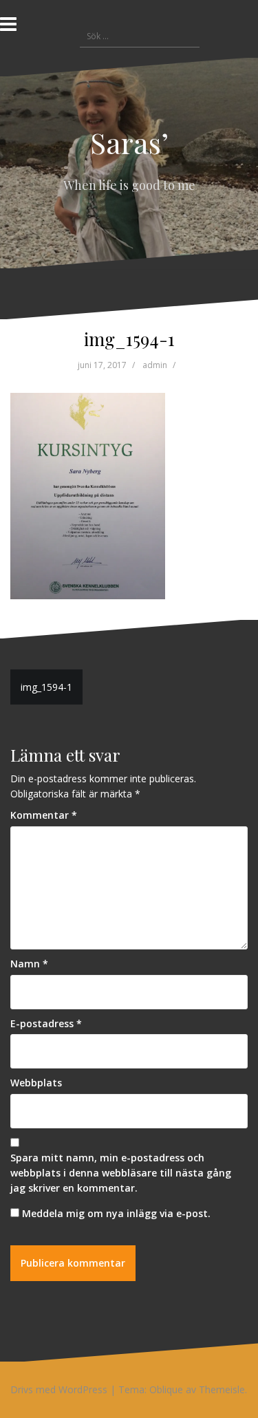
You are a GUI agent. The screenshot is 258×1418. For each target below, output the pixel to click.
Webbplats (36, 1082)
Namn (29, 963)
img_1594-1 (46, 687)
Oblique (166, 1389)
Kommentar (43, 814)
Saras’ (129, 142)
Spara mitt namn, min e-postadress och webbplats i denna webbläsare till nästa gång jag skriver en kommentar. (120, 1172)
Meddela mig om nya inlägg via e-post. (116, 1213)
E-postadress (46, 1023)
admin (154, 365)
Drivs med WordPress (58, 1389)
